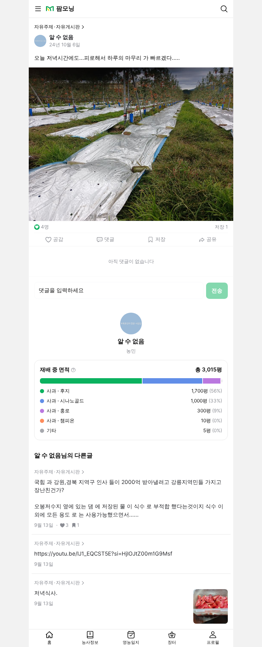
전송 (217, 290)
